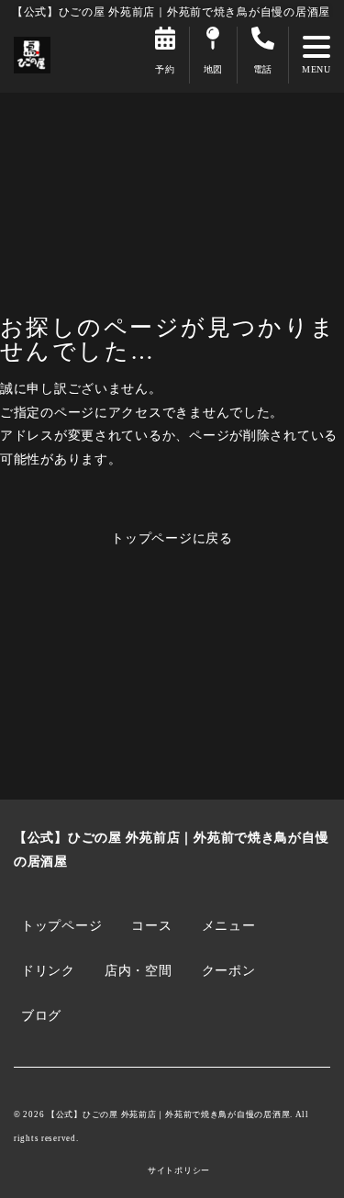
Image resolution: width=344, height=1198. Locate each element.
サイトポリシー (179, 1171)
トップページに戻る (172, 538)
